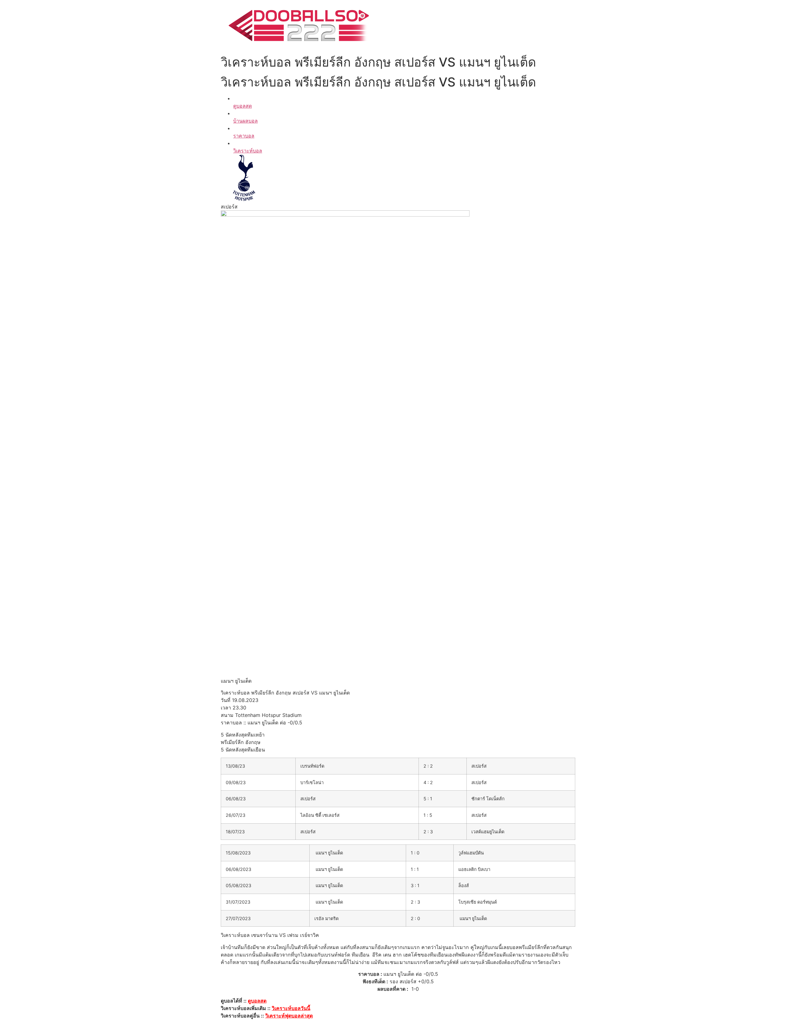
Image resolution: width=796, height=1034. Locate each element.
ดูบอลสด (242, 106)
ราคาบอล (243, 136)
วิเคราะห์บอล (247, 150)
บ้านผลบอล (245, 121)
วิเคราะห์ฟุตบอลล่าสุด (289, 1016)
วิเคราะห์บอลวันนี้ (291, 1008)
